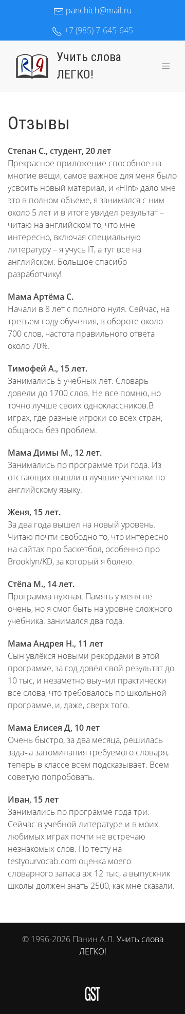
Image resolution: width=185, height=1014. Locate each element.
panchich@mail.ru (98, 10)
